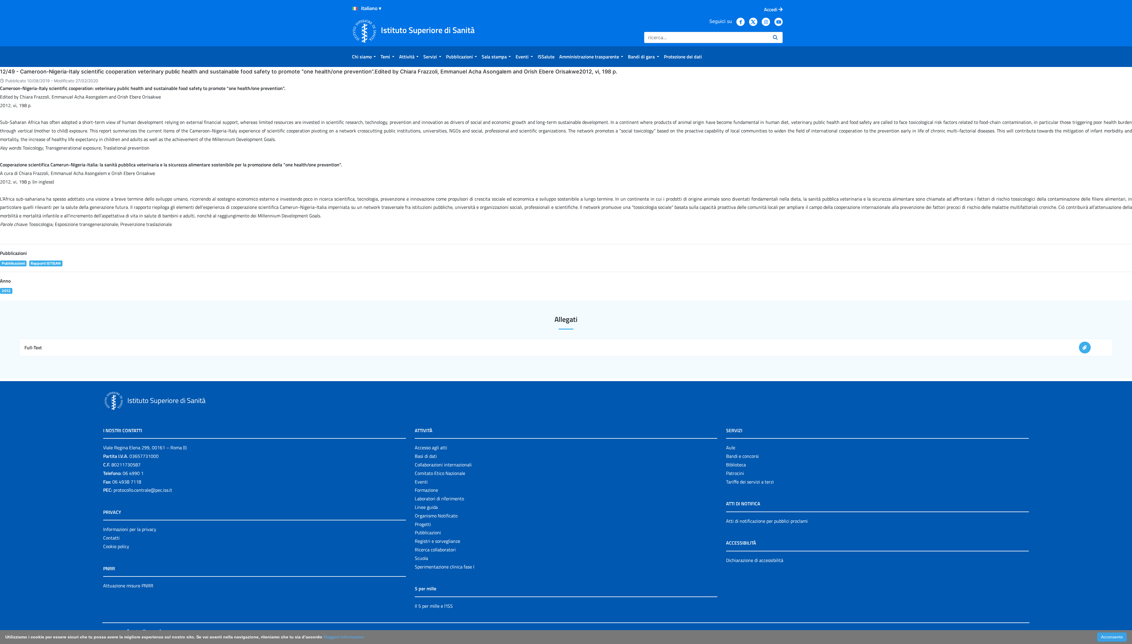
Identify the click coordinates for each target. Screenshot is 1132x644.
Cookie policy (116, 546)
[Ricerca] (775, 37)
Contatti (111, 537)
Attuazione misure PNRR (128, 585)
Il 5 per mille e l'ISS (434, 605)
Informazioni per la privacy (129, 529)
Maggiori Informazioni (343, 637)
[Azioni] (355, 8)
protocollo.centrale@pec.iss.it (142, 490)
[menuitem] (364, 57)
